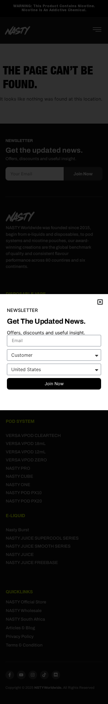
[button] (100, 302)
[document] (54, 352)
